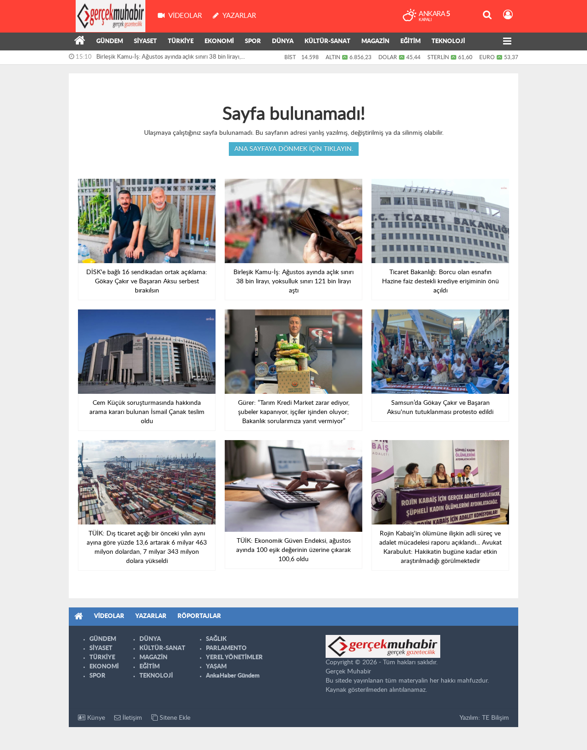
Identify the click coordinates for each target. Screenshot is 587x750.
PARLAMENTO (226, 648)
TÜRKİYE (181, 41)
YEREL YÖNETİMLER (234, 658)
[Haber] (80, 42)
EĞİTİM (410, 41)
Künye (95, 718)
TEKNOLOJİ (448, 41)
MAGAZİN (375, 41)
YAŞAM (216, 667)
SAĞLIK (216, 639)
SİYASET (145, 41)
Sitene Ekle (174, 718)
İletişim (131, 718)
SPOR (253, 41)
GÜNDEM (109, 41)
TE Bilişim (495, 718)
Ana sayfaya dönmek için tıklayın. (293, 149)
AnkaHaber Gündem (233, 676)
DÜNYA (283, 41)
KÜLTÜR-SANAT (327, 41)
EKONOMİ (219, 41)
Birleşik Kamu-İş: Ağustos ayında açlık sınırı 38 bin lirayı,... (170, 57)
